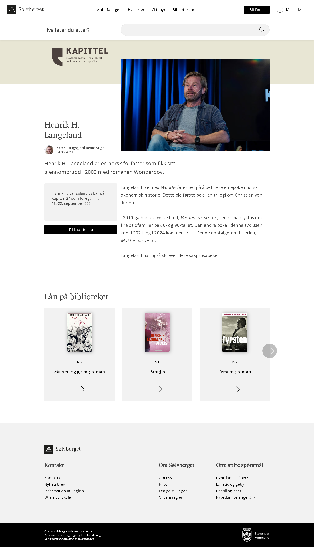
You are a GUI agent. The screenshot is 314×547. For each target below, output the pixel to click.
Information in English (64, 490)
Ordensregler (170, 497)
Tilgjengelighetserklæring (85, 535)
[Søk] (264, 30)
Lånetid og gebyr (231, 484)
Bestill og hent (228, 490)
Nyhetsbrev (54, 484)
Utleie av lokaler (58, 497)
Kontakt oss (54, 477)
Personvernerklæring (57, 535)
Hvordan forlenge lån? (235, 497)
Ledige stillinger (173, 490)
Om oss (165, 477)
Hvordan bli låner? (232, 477)
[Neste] (269, 351)
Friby (163, 484)
